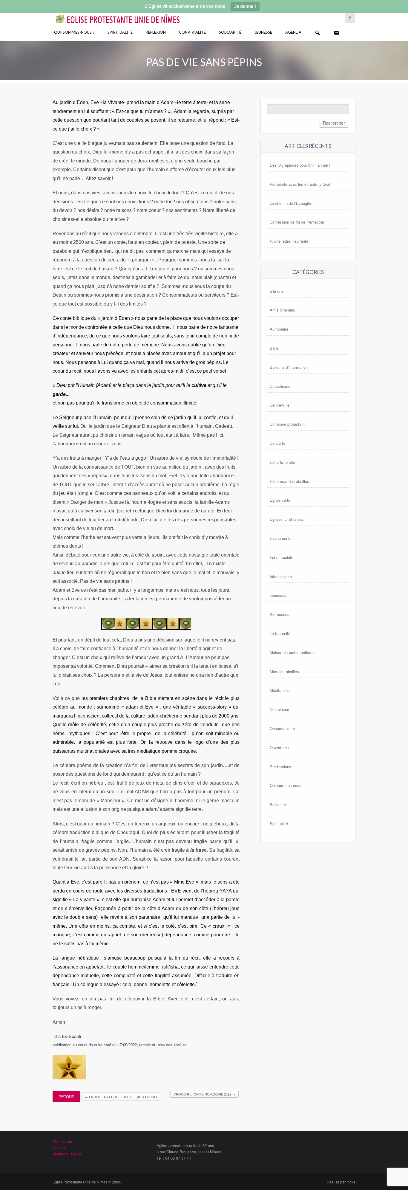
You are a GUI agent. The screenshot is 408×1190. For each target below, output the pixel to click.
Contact (59, 1147)
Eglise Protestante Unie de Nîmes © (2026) (87, 1181)
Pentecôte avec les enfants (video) (300, 184)
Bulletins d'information (289, 367)
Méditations (280, 690)
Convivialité (192, 32)
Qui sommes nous (285, 785)
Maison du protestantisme (292, 652)
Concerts (277, 443)
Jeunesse (263, 32)
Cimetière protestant (287, 424)
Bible (274, 348)
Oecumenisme (282, 728)
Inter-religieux (281, 576)
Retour (66, 1096)
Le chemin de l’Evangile (290, 203)
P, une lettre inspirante (289, 241)
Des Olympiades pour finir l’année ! (300, 165)
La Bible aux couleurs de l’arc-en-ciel (121, 1096)
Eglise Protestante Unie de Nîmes (126, 15)
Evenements (281, 538)
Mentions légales (67, 1154)
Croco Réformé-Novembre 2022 (204, 1094)
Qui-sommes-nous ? (74, 32)
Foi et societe (281, 557)
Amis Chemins (282, 310)
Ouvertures (279, 747)
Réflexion (156, 32)
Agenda (293, 32)
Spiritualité (120, 32)
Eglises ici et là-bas (287, 519)
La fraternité (280, 633)
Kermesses (279, 614)
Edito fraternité (282, 462)
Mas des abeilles (284, 671)
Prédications (280, 766)
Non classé (279, 709)
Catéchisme (280, 386)
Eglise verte (280, 500)
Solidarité (230, 32)
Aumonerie (279, 329)
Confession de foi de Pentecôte (297, 222)
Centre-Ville (279, 405)
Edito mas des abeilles (289, 481)
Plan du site (63, 1141)
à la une (276, 291)
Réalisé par (341, 1181)
